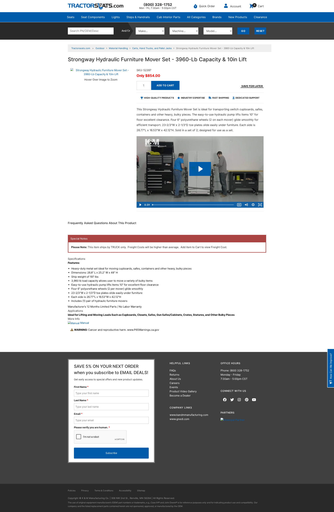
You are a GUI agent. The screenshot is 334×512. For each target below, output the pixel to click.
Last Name (81, 400)
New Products (237, 17)
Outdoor (100, 48)
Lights (116, 17)
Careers (175, 383)
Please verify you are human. (92, 427)
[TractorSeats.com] (95, 6)
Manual (84, 322)
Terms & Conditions (103, 490)
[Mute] (246, 205)
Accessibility (125, 490)
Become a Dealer (180, 395)
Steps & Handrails (138, 17)
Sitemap (141, 490)
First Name (81, 386)
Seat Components (93, 17)
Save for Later (252, 86)
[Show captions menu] (239, 205)
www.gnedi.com (179, 419)
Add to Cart (165, 85)
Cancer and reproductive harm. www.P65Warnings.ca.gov (116, 329)
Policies (71, 490)
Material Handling (118, 48)
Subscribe (111, 452)
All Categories (196, 17)
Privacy (85, 490)
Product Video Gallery (183, 391)
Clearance (260, 17)
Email (78, 413)
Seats (70, 17)
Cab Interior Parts (168, 17)
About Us (175, 378)
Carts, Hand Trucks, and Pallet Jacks (152, 48)
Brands (216, 17)
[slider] (193, 205)
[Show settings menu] (253, 205)
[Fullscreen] (260, 205)
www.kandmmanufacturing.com (189, 414)
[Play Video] (140, 205)
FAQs (173, 370)
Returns (174, 374)
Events (174, 387)
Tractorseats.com (80, 48)
